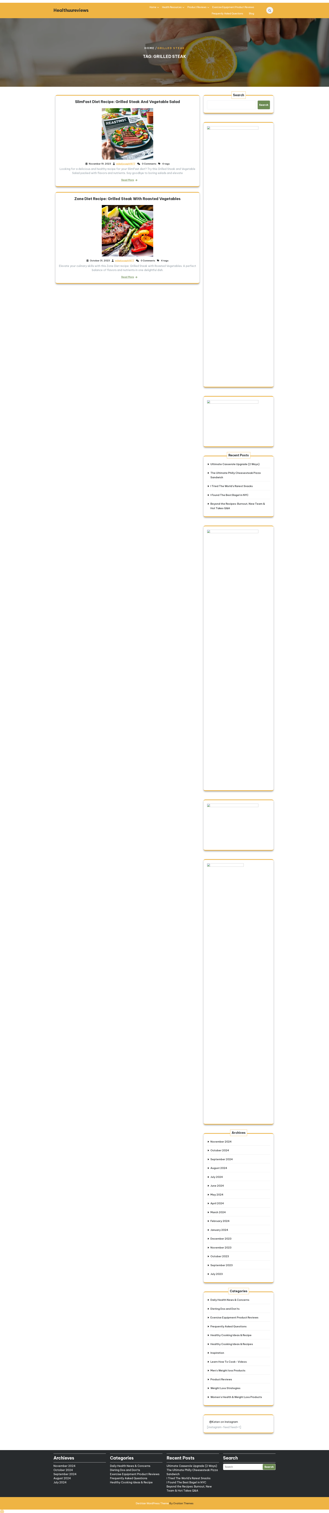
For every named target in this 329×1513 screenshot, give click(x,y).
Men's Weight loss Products (227, 1370)
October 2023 (219, 1256)
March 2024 (218, 1212)
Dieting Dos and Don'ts (225, 1308)
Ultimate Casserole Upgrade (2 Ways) (234, 464)
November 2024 (220, 1141)
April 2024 (217, 1203)
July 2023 (216, 1274)
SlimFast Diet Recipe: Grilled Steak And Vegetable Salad (127, 101)
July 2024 (216, 1177)
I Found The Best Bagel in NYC (229, 495)
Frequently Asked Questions (227, 13)
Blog (251, 13)
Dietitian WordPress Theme (164, 1503)
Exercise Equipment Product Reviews (233, 7)
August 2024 (218, 1168)
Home (153, 7)
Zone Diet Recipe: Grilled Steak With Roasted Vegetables (127, 198)
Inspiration (217, 1352)
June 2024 (217, 1185)
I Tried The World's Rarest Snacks (188, 1478)
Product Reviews (196, 7)
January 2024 (219, 1230)
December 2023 (220, 1238)
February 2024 (219, 1221)
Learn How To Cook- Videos (228, 1361)
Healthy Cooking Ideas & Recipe (231, 1335)
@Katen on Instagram (223, 1422)
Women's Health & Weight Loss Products (236, 1397)
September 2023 (221, 1265)
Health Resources (172, 7)
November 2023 (220, 1247)
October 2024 (219, 1150)
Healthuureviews (71, 10)
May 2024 (216, 1194)
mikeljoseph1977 (125, 163)
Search (238, 95)
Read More (127, 180)
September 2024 (221, 1159)
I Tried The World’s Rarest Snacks (231, 486)
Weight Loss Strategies (225, 1388)
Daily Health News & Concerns (229, 1299)
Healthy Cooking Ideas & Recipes (231, 1344)
